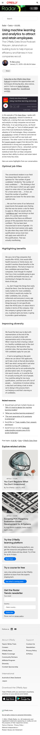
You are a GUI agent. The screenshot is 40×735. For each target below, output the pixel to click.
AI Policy (29, 654)
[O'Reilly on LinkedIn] (12, 629)
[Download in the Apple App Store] (8, 700)
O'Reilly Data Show (30, 440)
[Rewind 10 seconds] (11, 107)
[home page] (12, 2)
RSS (8, 91)
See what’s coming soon (14, 581)
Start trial (9, 559)
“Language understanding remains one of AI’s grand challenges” (17, 430)
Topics (10, 25)
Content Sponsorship (10, 667)
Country (6, 603)
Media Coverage (8, 654)
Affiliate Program (8, 660)
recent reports (10, 142)
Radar (4, 25)
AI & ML (17, 25)
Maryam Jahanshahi (9, 117)
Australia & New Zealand (11, 678)
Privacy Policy (31, 650)
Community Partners (10, 657)
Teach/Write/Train (9, 644)
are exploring (7, 134)
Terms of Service (7, 725)
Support (30, 640)
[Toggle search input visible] (37, 2)
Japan (4, 681)
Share (35, 110)
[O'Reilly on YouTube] (15, 629)
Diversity (5, 664)
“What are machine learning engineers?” (19, 413)
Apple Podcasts (23, 86)
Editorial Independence (10, 727)
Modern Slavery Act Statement (12, 730)
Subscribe (26, 110)
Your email (7, 596)
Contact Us (30, 644)
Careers (5, 647)
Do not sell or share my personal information (17, 715)
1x (14, 106)
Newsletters (30, 647)
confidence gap (11, 213)
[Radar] (14, 8)
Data (20, 440)
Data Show (22, 115)
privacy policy (19, 616)
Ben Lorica (16, 62)
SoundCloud (25, 89)
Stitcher (7, 89)
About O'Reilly (8, 640)
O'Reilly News (7, 650)
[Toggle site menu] (2, 2)
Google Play (15, 89)
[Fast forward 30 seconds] (18, 107)
